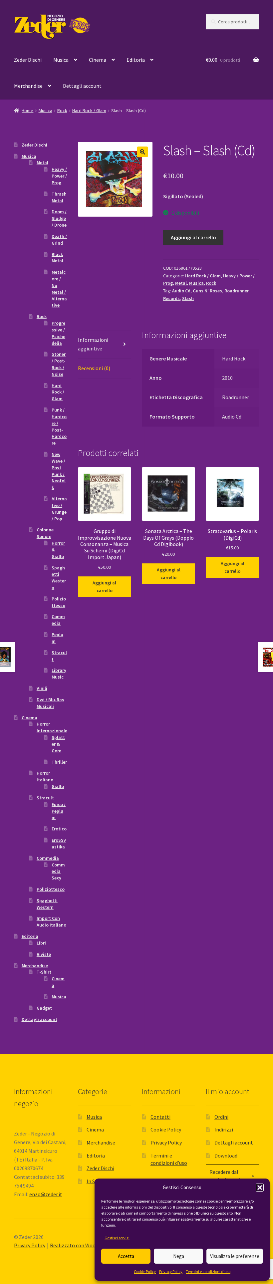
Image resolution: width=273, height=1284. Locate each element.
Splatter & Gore (58, 744)
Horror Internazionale (52, 727)
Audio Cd (181, 291)
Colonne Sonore (45, 533)
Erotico (59, 829)
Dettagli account (82, 85)
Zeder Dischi (28, 59)
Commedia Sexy (58, 871)
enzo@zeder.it (45, 1194)
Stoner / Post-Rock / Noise (59, 364)
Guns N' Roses (207, 291)
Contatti (160, 1116)
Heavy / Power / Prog (59, 176)
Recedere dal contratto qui (224, 1176)
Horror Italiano (45, 776)
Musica (61, 59)
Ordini (221, 1116)
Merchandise (28, 85)
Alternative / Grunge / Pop (59, 508)
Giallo (58, 786)
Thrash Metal (59, 197)
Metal (181, 283)
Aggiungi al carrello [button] (104, 586)
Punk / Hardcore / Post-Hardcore (59, 426)
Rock (62, 110)
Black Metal (57, 257)
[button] (259, 1187)
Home (27, 110)
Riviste (44, 954)
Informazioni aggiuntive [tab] (93, 344)
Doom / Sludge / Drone (59, 218)
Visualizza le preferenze (234, 1256)
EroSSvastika (59, 843)
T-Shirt (44, 972)
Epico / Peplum (59, 811)
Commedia (58, 619)
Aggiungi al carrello (193, 237)
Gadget (44, 1008)
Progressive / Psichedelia (58, 333)
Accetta (126, 1256)
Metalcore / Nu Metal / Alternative (59, 288)
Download (225, 1155)
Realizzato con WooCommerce (85, 1245)
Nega (178, 1256)
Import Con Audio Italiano (51, 921)
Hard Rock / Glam (89, 110)
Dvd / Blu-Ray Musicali (50, 703)
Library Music (59, 673)
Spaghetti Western (59, 577)
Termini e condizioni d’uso (208, 1271)
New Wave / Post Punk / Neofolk (59, 470)
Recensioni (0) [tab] (94, 368)
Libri (41, 943)
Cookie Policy (145, 1271)
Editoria (136, 59)
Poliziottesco (59, 602)
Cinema (97, 59)
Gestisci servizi (117, 1237)
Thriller (59, 762)
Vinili (42, 688)
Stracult (45, 798)
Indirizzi (223, 1129)
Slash (188, 298)
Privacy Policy (170, 1271)
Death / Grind (59, 239)
